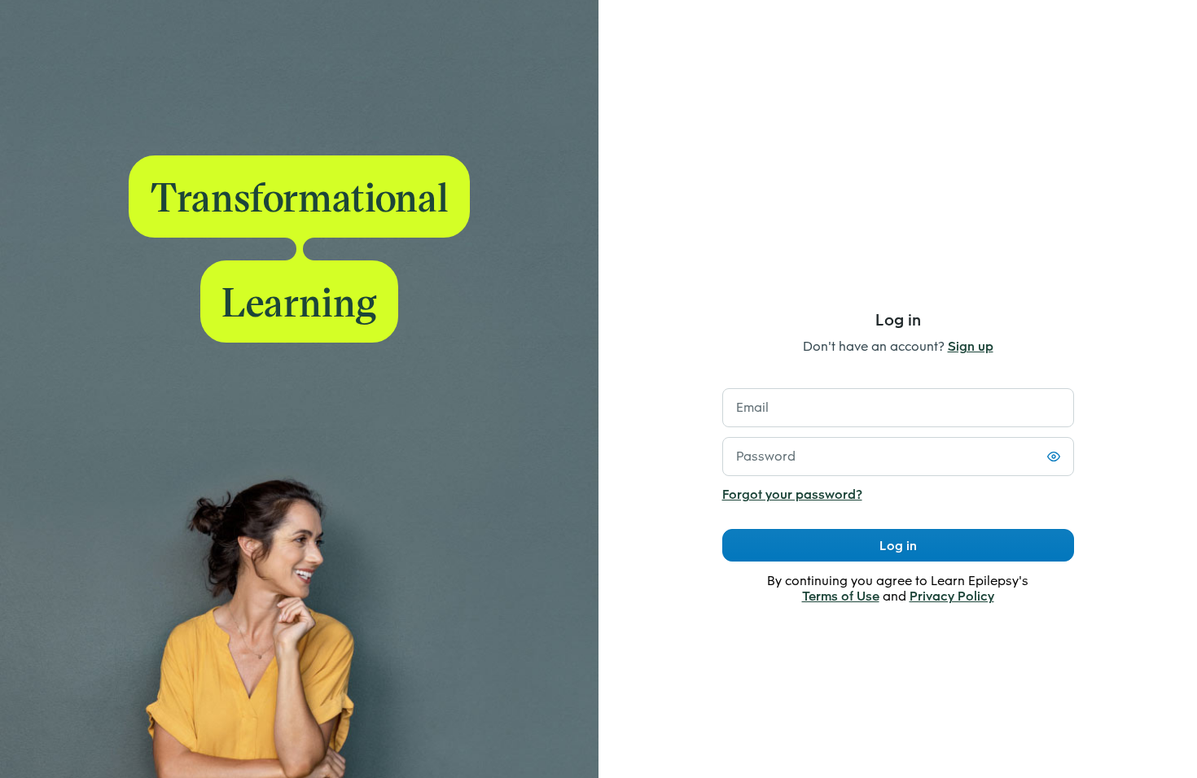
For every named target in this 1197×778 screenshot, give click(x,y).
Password (766, 456)
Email (752, 407)
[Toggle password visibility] (1053, 456)
